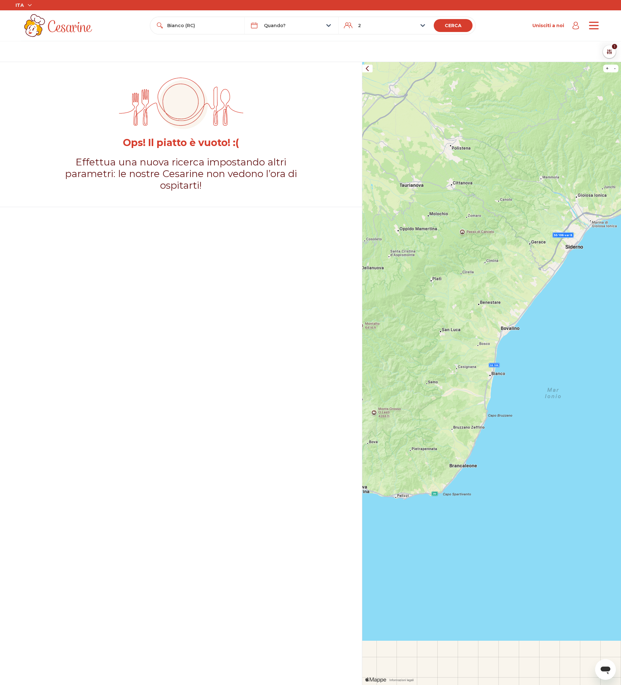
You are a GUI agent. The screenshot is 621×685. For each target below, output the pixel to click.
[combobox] (203, 25)
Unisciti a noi (548, 25)
